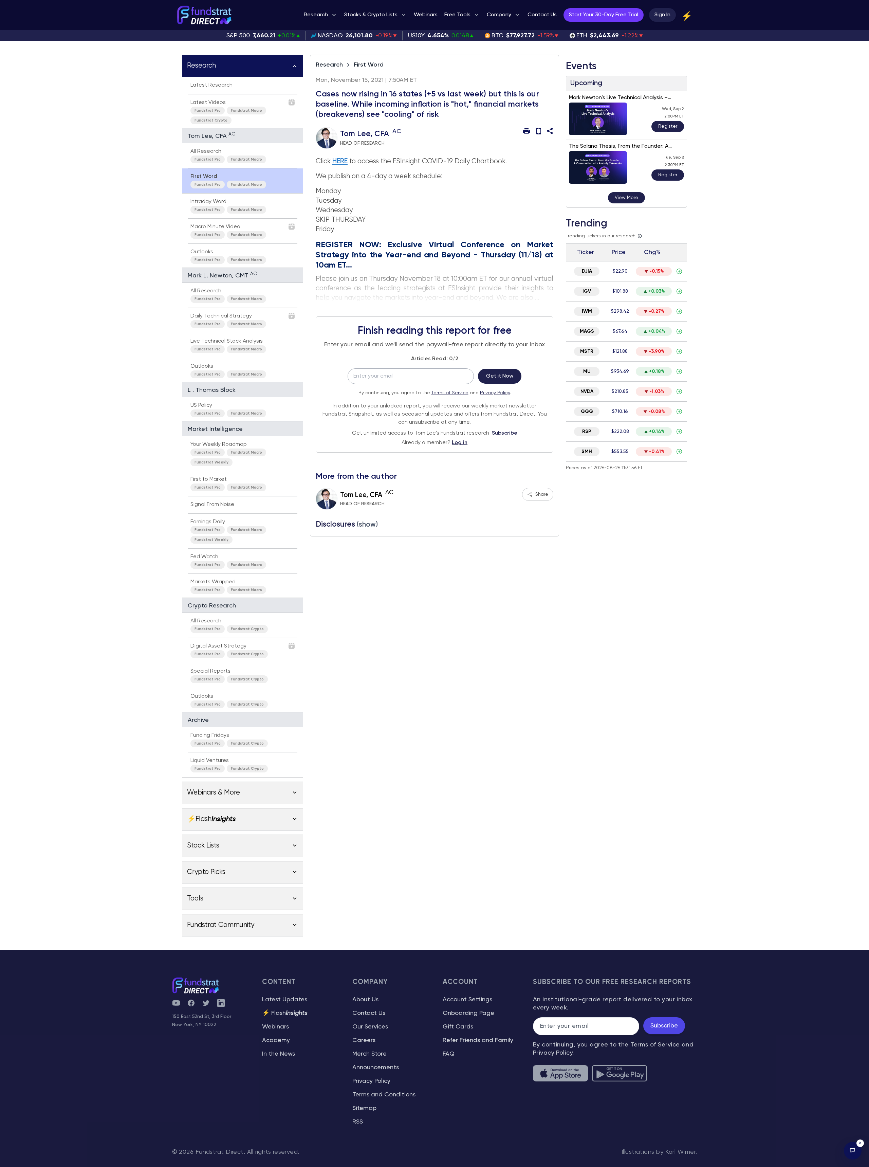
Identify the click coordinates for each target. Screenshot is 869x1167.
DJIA (587, 271)
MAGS (587, 331)
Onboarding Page (468, 1013)
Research (329, 65)
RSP (586, 431)
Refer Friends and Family (478, 1040)
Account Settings (467, 1000)
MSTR (586, 351)
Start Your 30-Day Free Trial (603, 15)
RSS (357, 1122)
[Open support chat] (853, 1151)
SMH (586, 451)
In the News (278, 1054)
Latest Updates (284, 1000)
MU (587, 371)
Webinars (275, 1027)
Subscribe (504, 433)
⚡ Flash (285, 1013)
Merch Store (369, 1054)
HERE (340, 161)
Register (667, 126)
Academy (276, 1040)
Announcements (375, 1067)
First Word (369, 65)
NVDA (586, 391)
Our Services (370, 1027)
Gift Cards (458, 1027)
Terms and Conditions (383, 1095)
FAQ (449, 1054)
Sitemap (364, 1108)
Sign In (662, 15)
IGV (587, 291)
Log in (459, 442)
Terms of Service (449, 392)
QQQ (587, 411)
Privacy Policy (495, 392)
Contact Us (368, 1013)
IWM (587, 311)
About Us (365, 1000)
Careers (363, 1040)
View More (626, 197)
